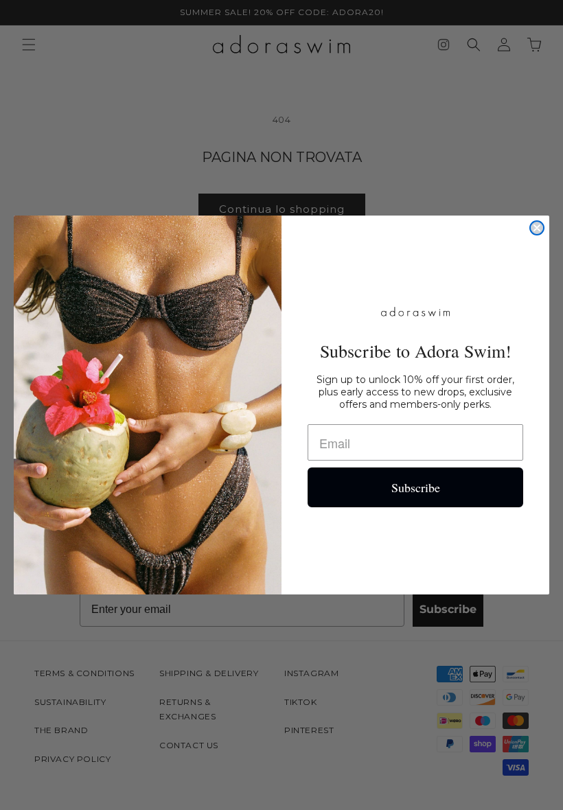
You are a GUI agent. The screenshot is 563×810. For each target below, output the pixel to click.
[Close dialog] (537, 228)
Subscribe (415, 487)
